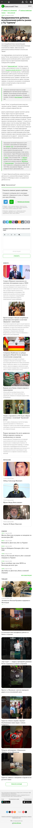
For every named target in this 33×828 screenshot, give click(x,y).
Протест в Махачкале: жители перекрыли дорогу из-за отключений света (15, 691)
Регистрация (17, 251)
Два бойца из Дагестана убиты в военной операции (15, 572)
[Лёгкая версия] (8, 2)
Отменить (17, 256)
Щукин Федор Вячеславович (12, 502)
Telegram (24, 157)
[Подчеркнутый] (11, 234)
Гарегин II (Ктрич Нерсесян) (12, 524)
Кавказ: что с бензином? (10, 10)
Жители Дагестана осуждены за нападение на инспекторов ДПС (16, 536)
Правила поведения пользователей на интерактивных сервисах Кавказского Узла (16, 817)
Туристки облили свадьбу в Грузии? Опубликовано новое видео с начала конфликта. (13, 723)
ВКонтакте (25, 161)
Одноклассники (9, 163)
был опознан (18, 97)
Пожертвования (28, 799)
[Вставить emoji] (19, 234)
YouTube (24, 159)
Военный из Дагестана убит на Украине (14, 543)
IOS (12, 146)
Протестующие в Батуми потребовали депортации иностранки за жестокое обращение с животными (15, 320)
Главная (3, 12)
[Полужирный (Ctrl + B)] (4, 234)
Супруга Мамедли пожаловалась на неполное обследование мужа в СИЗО (15, 282)
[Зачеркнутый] (14, 234)
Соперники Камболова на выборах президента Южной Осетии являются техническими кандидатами (15, 355)
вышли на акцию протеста (13, 70)
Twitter (6, 157)
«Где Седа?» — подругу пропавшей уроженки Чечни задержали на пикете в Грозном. (16, 663)
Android (8, 146)
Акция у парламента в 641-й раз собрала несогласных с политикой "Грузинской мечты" (16, 418)
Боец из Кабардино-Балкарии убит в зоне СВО (15, 549)
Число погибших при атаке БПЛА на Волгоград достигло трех (13, 564)
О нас (2, 799)
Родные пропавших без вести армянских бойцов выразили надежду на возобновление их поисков (16, 435)
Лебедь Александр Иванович (12, 481)
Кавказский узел (12, 66)
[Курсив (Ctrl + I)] (8, 234)
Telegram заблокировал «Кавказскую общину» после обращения (13, 751)
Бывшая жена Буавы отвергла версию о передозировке (16, 389)
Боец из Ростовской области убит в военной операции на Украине (15, 557)
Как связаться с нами (14, 799)
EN (5, 1)
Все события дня (26, 575)
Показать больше (16, 784)
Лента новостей (11, 12)
